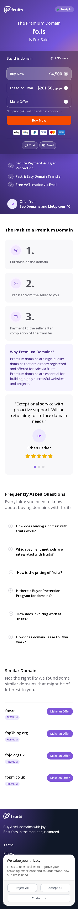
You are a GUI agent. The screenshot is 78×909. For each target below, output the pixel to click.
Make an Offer (60, 711)
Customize (39, 898)
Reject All (22, 888)
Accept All (55, 888)
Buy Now (39, 120)
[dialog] (39, 880)
